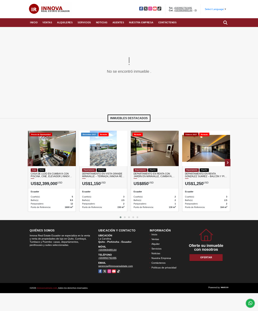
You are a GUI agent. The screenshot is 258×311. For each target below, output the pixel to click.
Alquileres (65, 22)
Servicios (84, 22)
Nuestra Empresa (141, 22)
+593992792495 (183, 7)
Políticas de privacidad (163, 267)
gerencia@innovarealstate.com (115, 266)
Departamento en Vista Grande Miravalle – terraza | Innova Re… (103, 175)
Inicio (34, 22)
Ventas (47, 22)
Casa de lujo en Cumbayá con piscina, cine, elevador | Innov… (51, 175)
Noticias (102, 22)
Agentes (118, 22)
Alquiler (155, 243)
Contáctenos (167, 22)
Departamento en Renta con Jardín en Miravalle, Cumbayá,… (154, 175)
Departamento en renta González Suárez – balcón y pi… (206, 175)
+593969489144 (183, 10)
